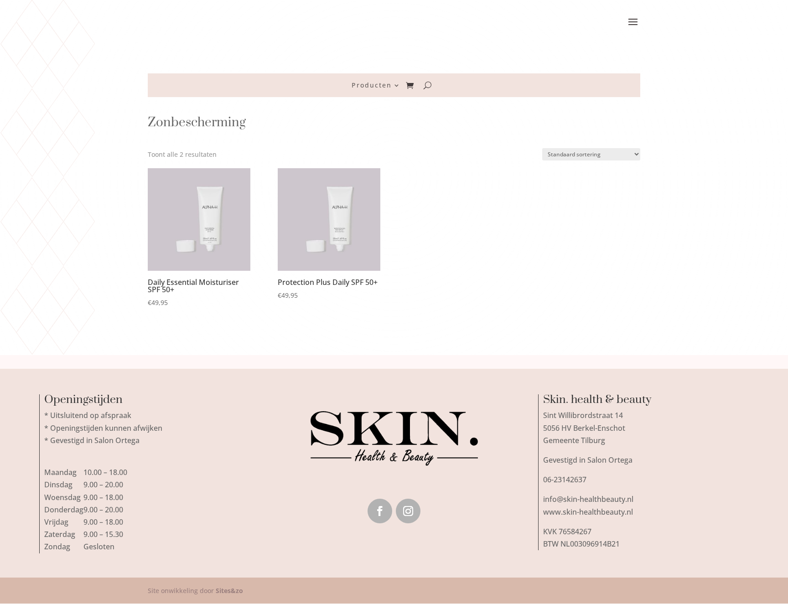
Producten (372, 85)
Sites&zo (229, 590)
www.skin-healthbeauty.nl (588, 512)
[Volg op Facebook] (380, 511)
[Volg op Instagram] (408, 511)
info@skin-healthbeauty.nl (588, 499)
